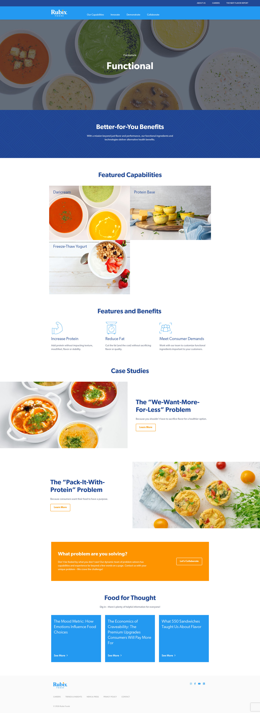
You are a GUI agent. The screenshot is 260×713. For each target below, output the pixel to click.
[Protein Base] (170, 213)
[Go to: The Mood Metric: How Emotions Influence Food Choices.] (76, 638)
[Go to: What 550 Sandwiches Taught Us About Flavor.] (184, 638)
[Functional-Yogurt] (89, 267)
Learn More (145, 427)
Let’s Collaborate (189, 561)
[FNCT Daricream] (89, 213)
